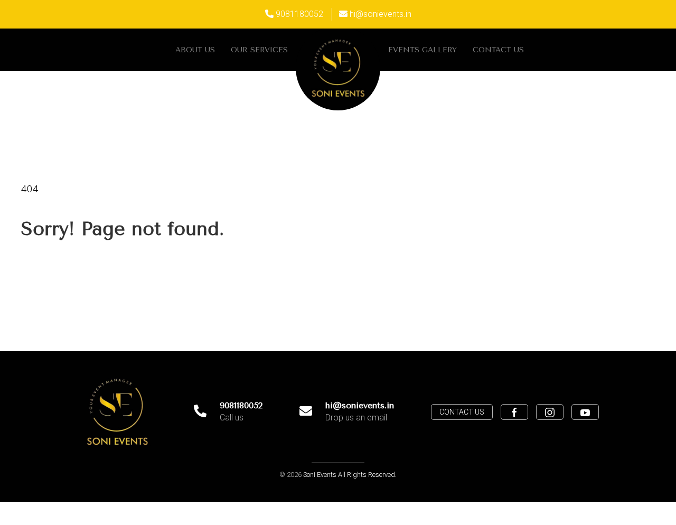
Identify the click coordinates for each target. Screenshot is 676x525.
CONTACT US (461, 412)
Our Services (259, 49)
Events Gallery (422, 49)
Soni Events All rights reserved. (350, 475)
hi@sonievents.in (380, 14)
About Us (195, 49)
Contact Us (498, 49)
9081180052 (299, 14)
